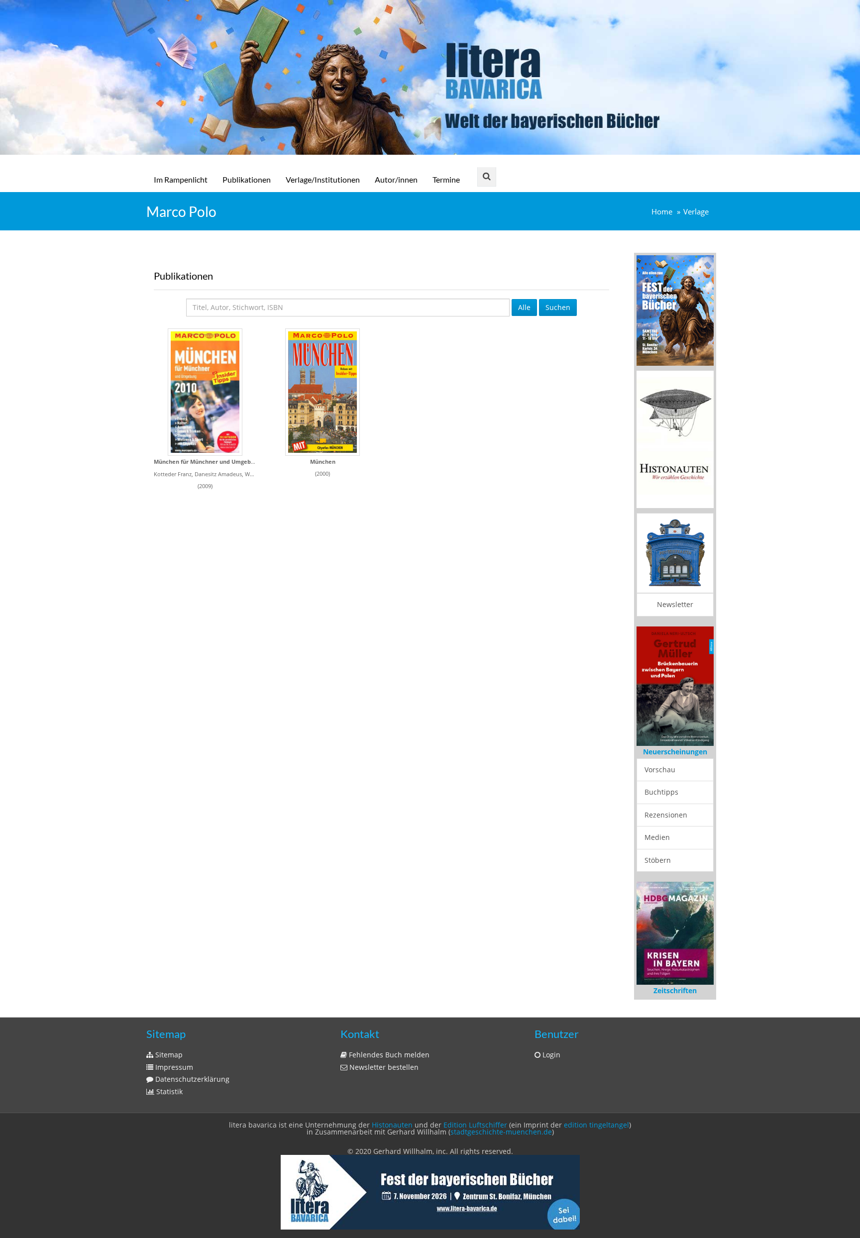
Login (550, 1054)
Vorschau (660, 769)
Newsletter (675, 604)
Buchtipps (661, 792)
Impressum (173, 1067)
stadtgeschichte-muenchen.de (501, 1131)
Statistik (168, 1091)
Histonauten (392, 1125)
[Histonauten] (675, 309)
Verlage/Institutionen (323, 179)
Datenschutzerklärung (191, 1079)
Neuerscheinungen (675, 751)
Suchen (557, 307)
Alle (524, 307)
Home (661, 211)
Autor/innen (396, 179)
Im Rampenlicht (181, 179)
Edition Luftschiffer (475, 1125)
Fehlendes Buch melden (388, 1054)
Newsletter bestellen (383, 1067)
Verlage (696, 211)
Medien (657, 837)
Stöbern (658, 860)
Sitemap (168, 1054)
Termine (446, 179)
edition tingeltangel (596, 1125)
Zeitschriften (675, 990)
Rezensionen (666, 815)
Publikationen (246, 179)
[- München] (322, 392)
